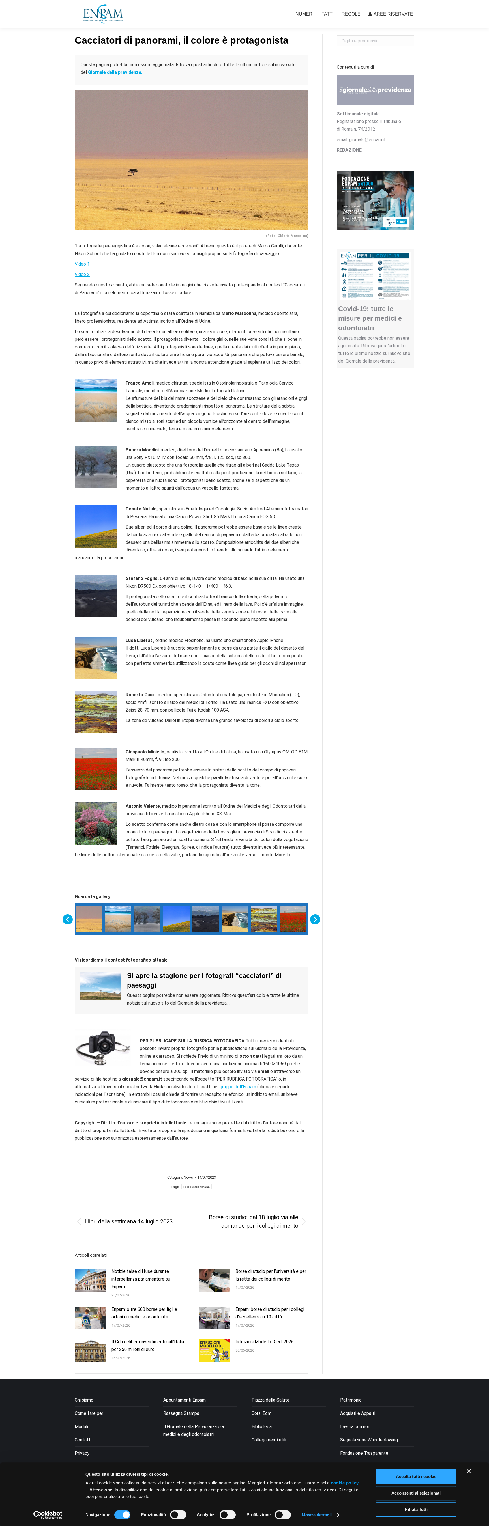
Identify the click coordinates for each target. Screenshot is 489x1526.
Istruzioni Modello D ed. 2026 (264, 1341)
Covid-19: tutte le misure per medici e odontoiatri (370, 318)
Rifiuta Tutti (416, 1509)
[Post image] (90, 1280)
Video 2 (82, 274)
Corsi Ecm (261, 1413)
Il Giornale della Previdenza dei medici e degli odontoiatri (193, 1430)
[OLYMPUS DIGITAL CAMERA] (293, 919)
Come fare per (89, 1413)
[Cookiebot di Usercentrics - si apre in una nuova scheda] (48, 1515)
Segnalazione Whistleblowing (369, 1440)
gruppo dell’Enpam (238, 1086)
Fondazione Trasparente (364, 1453)
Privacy (82, 1453)
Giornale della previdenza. (115, 72)
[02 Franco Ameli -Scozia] (118, 919)
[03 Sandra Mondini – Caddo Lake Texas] (147, 919)
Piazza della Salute (270, 1400)
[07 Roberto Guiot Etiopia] (264, 919)
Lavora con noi (354, 1426)
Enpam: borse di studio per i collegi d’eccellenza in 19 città (269, 1313)
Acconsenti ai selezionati (416, 1493)
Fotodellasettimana (196, 1186)
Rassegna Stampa (181, 1413)
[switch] (178, 1514)
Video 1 (82, 264)
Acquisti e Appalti (357, 1413)
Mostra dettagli (317, 1514)
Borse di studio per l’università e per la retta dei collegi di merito (270, 1275)
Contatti (83, 1440)
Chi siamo (84, 1400)
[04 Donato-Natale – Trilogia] (176, 919)
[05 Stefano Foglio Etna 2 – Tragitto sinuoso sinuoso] (205, 919)
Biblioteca (262, 1426)
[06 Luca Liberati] (235, 919)
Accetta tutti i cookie (416, 1476)
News (188, 1177)
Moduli (81, 1426)
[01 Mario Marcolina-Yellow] (89, 919)
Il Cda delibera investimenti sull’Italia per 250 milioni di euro (147, 1345)
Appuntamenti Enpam (184, 1400)
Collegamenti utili (269, 1440)
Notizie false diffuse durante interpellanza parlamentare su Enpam (140, 1279)
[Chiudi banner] (469, 1471)
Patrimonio (351, 1400)
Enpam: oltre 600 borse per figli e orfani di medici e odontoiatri (144, 1313)
